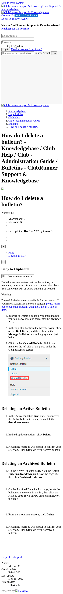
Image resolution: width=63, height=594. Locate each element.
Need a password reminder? (26, 49)
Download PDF (17, 255)
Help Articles (15, 114)
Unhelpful (16, 557)
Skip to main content (12, 2)
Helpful (5, 557)
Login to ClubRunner (26, 15)
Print (11, 252)
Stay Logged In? (15, 46)
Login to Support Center (14, 18)
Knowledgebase (17, 111)
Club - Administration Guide (24, 120)
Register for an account (15, 28)
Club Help (14, 117)
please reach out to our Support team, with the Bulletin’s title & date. (30, 306)
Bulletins (13, 123)
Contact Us (7, 15)
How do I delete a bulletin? (23, 126)
